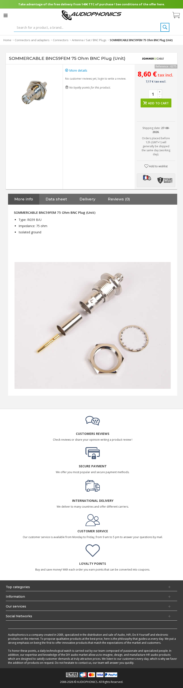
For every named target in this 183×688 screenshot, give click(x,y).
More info (23, 199)
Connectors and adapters (32, 40)
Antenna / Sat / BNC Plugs (89, 40)
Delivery (87, 199)
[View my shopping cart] (178, 15)
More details (77, 70)
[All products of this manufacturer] (153, 58)
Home (7, 40)
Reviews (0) (119, 199)
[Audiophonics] (91, 15)
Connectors (61, 40)
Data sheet (56, 199)
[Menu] (5, 15)
